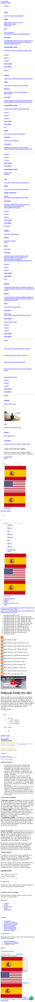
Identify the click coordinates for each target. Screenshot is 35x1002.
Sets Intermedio (24, 182)
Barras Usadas (25, 108)
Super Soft (13, 134)
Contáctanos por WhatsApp (11, 943)
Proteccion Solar (27, 102)
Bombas (10, 40)
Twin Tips (7, 85)
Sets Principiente (15, 182)
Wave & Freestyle (9, 189)
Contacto (6, 61)
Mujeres (6, 237)
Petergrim (28, 369)
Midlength (7, 24)
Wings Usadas (8, 50)
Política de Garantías (9, 925)
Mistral (20, 348)
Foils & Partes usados (25, 50)
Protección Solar (15, 43)
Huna (10, 348)
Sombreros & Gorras (12, 300)
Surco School (8, 63)
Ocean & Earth (22, 369)
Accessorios (7, 37)
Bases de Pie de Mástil (22, 197)
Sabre (5, 377)
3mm (8, 234)
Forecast (6, 58)
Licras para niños (15, 307)
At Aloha (10, 362)
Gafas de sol (7, 313)
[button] (17, 607)
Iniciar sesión (7, 508)
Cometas (6, 75)
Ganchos (9, 93)
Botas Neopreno (19, 256)
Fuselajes (14, 34)
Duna (22, 355)
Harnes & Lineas (17, 40)
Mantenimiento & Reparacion (24, 260)
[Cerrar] (1, 520)
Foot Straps (11, 42)
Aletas (13, 140)
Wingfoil (6, 600)
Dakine (18, 355)
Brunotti (6, 355)
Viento (6, 908)
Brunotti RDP (12, 355)
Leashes (6, 40)
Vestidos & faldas (14, 298)
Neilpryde (6, 369)
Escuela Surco (8, 906)
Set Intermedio (19, 15)
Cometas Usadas (8, 108)
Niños (5, 246)
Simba (9, 377)
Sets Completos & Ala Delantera (9, 33)
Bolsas (6, 315)
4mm (11, 234)
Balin (23, 362)
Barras (14, 78)
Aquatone (15, 362)
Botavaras (6, 197)
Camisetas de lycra (13, 259)
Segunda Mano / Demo (10, 47)
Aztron (20, 362)
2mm (5, 234)
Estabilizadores (26, 34)
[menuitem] (6, 6)
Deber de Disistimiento (10, 928)
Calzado (17, 288)
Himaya (6, 348)
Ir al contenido (4, 1)
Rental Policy (7, 909)
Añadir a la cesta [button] (5, 735)
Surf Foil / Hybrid (18, 22)
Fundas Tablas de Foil (20, 42)
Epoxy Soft (7, 134)
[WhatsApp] (31, 998)
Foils (5, 29)
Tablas (6, 19)
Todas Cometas (8, 78)
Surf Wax (6, 147)
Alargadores (13, 197)
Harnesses (7, 89)
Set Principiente (11, 15)
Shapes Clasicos (8, 22)
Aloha (6, 362)
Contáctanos (3, 753)
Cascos (24, 40)
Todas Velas (7, 182)
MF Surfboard (26, 348)
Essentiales (7, 137)
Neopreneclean (13, 369)
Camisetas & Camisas (10, 287)
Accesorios (7, 252)
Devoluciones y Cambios (11, 924)
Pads (10, 140)
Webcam (6, 55)
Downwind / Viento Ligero (10, 24)
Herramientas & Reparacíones (15, 149)
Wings (6, 12)
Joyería (20, 315)
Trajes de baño (23, 288)
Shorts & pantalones (21, 287)
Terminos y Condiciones (10, 922)
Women (11, 322)
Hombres (6, 230)
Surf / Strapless (14, 85)
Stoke (12, 377)
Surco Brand (8, 318)
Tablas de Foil (22, 85)
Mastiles (19, 34)
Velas (5, 179)
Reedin (6, 370)
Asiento (21, 92)
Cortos (17, 234)
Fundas (9, 102)
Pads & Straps (12, 206)
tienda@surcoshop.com (10, 941)
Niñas (9, 249)
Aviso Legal (7, 921)
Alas (5, 15)
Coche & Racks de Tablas (16, 147)
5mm (14, 234)
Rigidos (6, 92)
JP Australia (15, 348)
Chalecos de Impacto (23, 100)
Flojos (25, 355)
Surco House (7, 66)
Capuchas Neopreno (9, 256)
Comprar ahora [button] (5, 739)
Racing (21, 189)
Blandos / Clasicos (14, 92)
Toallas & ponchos (13, 315)
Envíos (6, 905)
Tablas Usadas (16, 50)
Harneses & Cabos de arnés (11, 204)
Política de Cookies (9, 930)
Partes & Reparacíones (17, 102)
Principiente (26, 189)
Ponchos (13, 260)
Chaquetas (12, 288)
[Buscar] (20, 465)
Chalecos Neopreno (14, 257)
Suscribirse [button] (20, 954)
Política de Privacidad (10, 927)
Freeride (16, 189)
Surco (15, 377)
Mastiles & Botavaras (10, 192)
